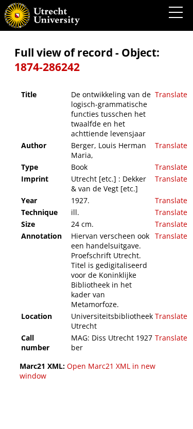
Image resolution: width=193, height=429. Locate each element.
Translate (171, 94)
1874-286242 (47, 67)
